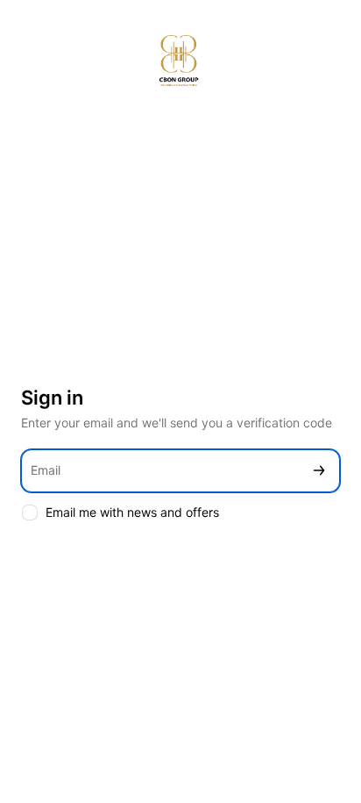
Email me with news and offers (132, 512)
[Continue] (319, 470)
